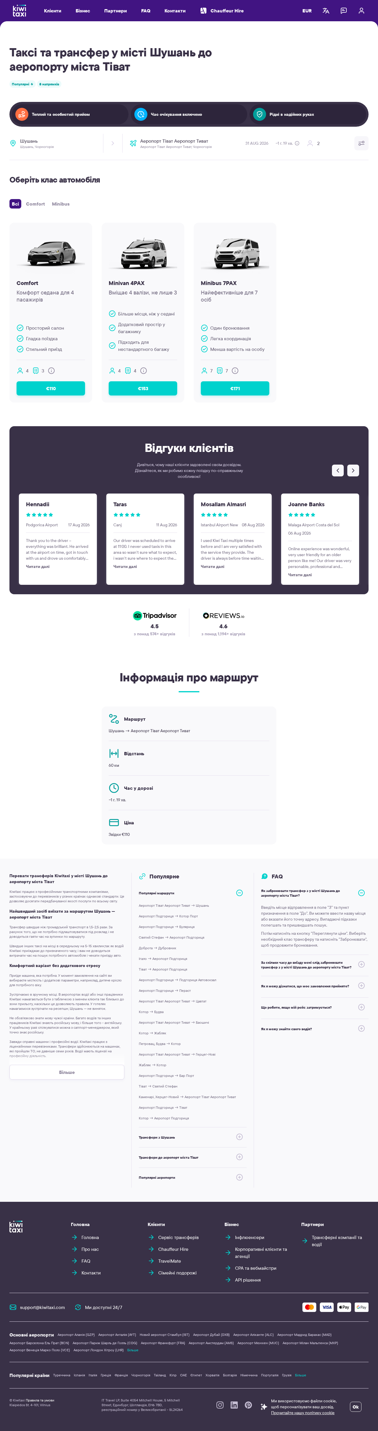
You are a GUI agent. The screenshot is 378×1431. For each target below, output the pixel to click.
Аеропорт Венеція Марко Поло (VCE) (39, 1350)
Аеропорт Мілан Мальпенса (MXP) (310, 1343)
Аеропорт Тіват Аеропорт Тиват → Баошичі (174, 1022)
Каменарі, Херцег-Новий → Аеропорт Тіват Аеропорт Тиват (187, 1097)
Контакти (175, 11)
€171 (235, 388)
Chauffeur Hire (227, 11)
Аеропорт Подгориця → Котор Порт (168, 916)
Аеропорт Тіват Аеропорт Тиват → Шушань (174, 905)
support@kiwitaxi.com (42, 1307)
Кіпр (173, 1375)
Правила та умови (40, 1400)
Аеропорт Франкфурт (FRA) (163, 1343)
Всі (15, 204)
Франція (121, 1375)
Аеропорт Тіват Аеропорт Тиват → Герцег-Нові (177, 1054)
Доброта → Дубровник (157, 948)
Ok (356, 1407)
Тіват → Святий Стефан (158, 1086)
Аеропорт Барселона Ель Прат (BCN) (39, 1343)
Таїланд (160, 1375)
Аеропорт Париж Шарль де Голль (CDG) (105, 1343)
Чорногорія (140, 1375)
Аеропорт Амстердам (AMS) (211, 1343)
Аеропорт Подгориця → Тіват (163, 1107)
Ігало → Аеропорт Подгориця (163, 958)
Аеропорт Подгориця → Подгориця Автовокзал (177, 980)
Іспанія (79, 1375)
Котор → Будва (151, 1012)
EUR (307, 11)
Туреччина (61, 1375)
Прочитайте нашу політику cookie (303, 1412)
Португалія (269, 1375)
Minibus (61, 204)
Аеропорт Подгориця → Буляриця (167, 926)
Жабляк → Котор (152, 1065)
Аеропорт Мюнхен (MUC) (258, 1343)
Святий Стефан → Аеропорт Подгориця (171, 937)
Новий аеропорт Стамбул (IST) (165, 1334)
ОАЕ (183, 1375)
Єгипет (196, 1375)
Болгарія (230, 1375)
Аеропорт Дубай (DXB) (211, 1334)
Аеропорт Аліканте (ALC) (253, 1334)
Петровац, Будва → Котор (160, 1043)
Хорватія (212, 1375)
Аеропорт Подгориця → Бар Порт (166, 1075)
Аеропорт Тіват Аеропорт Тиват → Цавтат (172, 1001)
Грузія (286, 1375)
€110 (51, 388)
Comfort (35, 204)
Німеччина (249, 1375)
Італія (93, 1375)
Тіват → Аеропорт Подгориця (163, 969)
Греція (106, 1375)
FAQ (145, 11)
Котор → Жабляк (152, 1033)
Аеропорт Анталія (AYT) (117, 1334)
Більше (133, 1350)
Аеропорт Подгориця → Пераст (165, 990)
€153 (143, 388)
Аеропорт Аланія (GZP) (76, 1334)
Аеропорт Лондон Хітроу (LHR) (99, 1350)
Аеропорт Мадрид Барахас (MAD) (304, 1334)
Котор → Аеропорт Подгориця (164, 1118)
